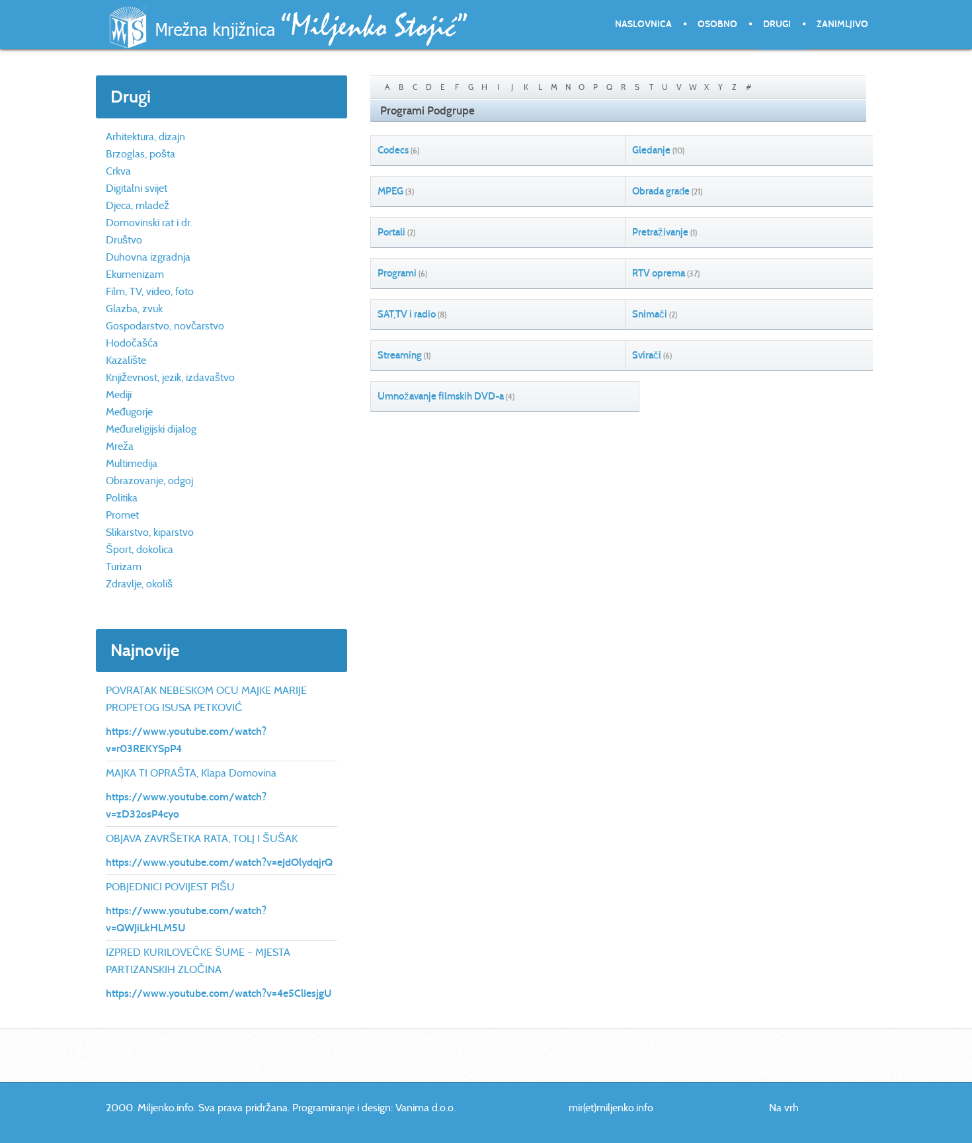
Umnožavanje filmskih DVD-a (441, 396)
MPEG (390, 191)
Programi (397, 273)
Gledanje (651, 150)
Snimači (649, 314)
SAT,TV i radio (407, 314)
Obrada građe (661, 191)
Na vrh (784, 1107)
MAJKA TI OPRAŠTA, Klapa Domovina (191, 773)
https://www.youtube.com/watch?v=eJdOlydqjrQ (219, 862)
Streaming (400, 355)
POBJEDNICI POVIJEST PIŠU (170, 886)
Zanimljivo (842, 24)
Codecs (393, 150)
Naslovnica (643, 24)
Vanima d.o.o (424, 1107)
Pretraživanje (660, 232)
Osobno (717, 24)
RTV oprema (658, 273)
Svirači (646, 355)
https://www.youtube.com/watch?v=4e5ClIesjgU (219, 993)
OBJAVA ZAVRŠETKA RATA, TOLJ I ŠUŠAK (202, 838)
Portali (391, 232)
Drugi (777, 24)
